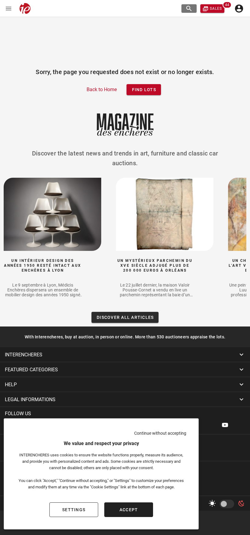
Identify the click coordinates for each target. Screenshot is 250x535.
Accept (129, 509)
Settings (73, 509)
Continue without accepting (160, 433)
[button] (125, 354)
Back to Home (102, 89)
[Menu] (8, 8)
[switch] (228, 504)
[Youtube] (225, 424)
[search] (189, 8)
